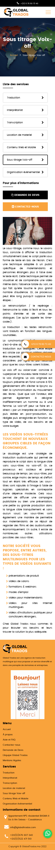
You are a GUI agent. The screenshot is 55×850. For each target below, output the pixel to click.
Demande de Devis (13, 750)
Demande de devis (26, 195)
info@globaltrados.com (23, 827)
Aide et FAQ (9, 740)
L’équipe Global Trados (15, 755)
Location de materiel (19, 135)
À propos (8, 734)
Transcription (15, 122)
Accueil (7, 729)
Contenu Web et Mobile (21, 147)
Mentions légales (12, 760)
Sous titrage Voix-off (19, 160)
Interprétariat (15, 110)
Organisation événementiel (23, 172)
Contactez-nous (26, 206)
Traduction (13, 97)
